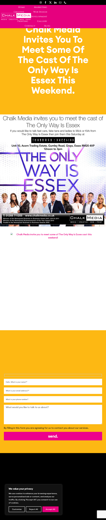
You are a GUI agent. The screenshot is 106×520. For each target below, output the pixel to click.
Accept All (50, 509)
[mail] (60, 2)
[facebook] (45, 2)
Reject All (33, 509)
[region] (33, 500)
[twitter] (50, 2)
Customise (17, 509)
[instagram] (41, 2)
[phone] (65, 2)
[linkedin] (55, 2)
